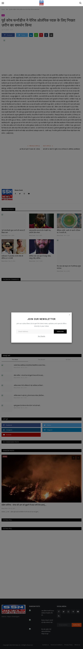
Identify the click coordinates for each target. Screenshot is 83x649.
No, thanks (41, 336)
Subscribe (60, 331)
